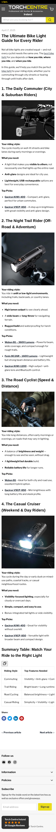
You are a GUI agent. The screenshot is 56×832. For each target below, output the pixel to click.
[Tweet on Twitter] (9, 718)
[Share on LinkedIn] (15, 718)
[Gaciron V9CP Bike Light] (28, 542)
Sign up (45, 806)
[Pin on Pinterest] (21, 718)
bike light (7, 71)
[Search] (50, 20)
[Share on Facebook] (4, 718)
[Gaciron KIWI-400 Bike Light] (28, 120)
